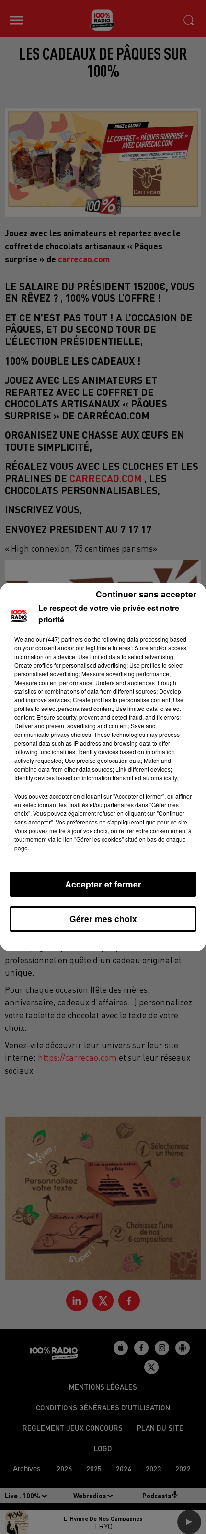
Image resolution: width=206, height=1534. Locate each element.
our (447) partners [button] (59, 639)
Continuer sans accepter (146, 594)
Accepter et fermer (103, 884)
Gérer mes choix (103, 919)
